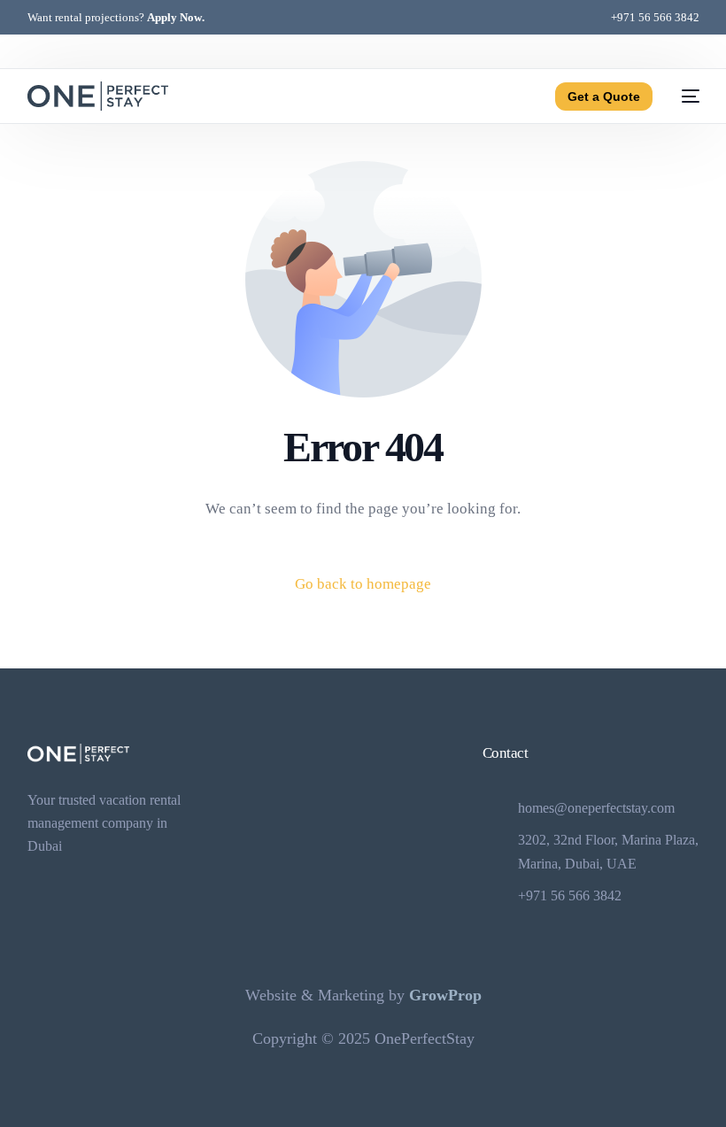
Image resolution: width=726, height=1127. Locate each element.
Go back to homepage (363, 583)
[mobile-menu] (684, 96)
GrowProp (445, 995)
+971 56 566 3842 (655, 17)
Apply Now (174, 17)
